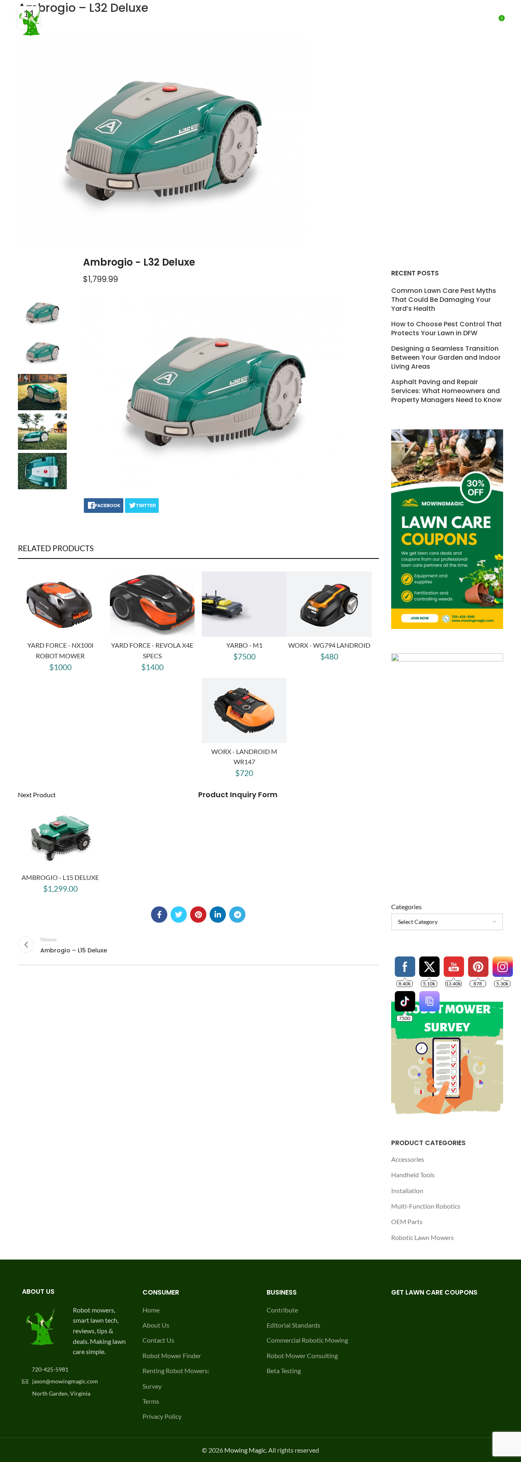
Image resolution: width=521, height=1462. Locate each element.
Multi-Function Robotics (425, 1206)
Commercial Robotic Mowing (307, 1340)
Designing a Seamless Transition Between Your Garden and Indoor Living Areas (446, 358)
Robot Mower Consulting (302, 1355)
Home (151, 1310)
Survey (152, 1386)
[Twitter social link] (179, 914)
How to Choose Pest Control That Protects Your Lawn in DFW (446, 329)
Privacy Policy (162, 1416)
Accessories (407, 1159)
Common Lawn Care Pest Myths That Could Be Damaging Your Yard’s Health (443, 300)
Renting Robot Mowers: (175, 1370)
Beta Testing (284, 1370)
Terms (150, 1401)
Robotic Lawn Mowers (422, 1237)
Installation (407, 1190)
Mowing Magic (245, 1450)
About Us (155, 1325)
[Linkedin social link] (218, 914)
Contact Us (158, 1340)
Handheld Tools (413, 1174)
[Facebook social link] (159, 914)
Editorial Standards (293, 1325)
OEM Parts (406, 1221)
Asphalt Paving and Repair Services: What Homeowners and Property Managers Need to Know (446, 391)
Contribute (282, 1310)
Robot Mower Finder (171, 1355)
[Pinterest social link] (198, 914)
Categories (406, 906)
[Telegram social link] (237, 914)
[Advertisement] (447, 122)
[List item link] (74, 1369)
